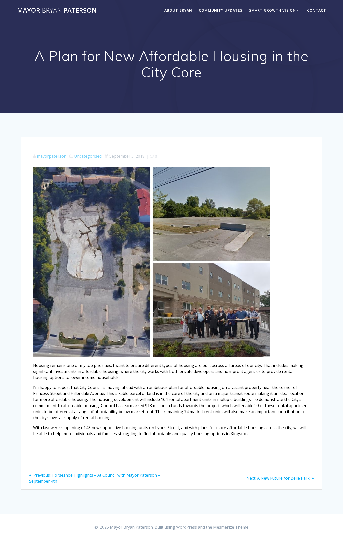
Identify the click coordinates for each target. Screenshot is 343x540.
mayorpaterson (51, 156)
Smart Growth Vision (272, 10)
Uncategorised (88, 156)
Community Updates (220, 10)
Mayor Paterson (57, 10)
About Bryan (178, 10)
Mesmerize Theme (230, 527)
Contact (316, 10)
